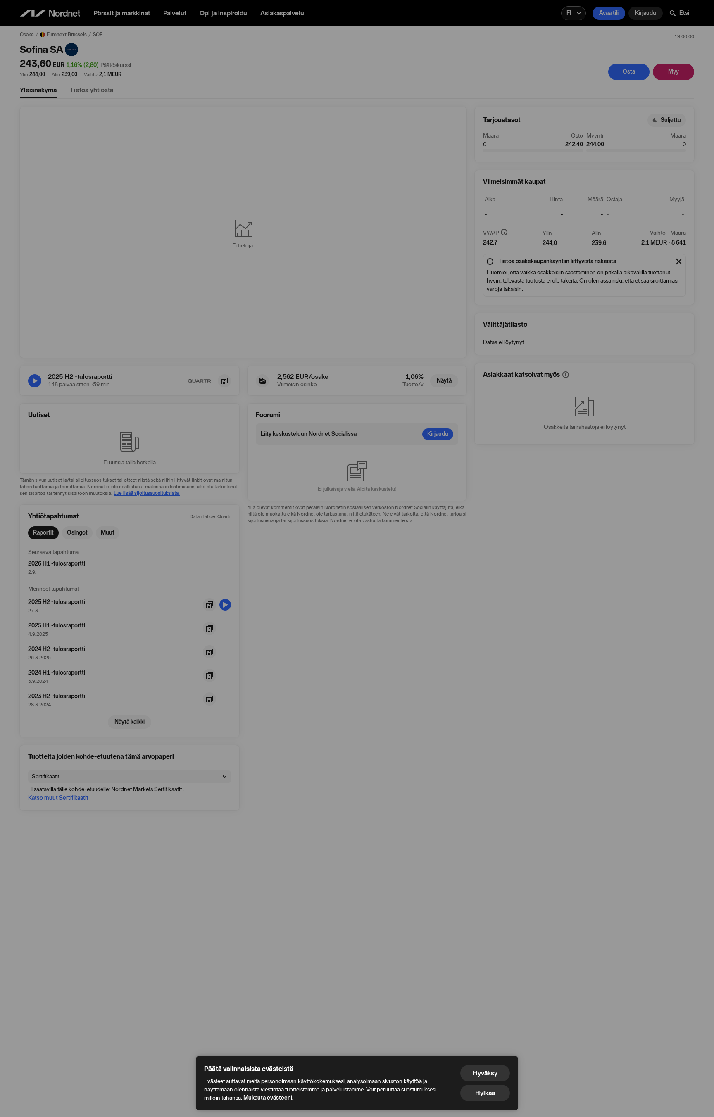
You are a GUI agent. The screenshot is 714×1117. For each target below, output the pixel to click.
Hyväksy (485, 1073)
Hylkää (485, 1093)
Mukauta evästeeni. (268, 1097)
